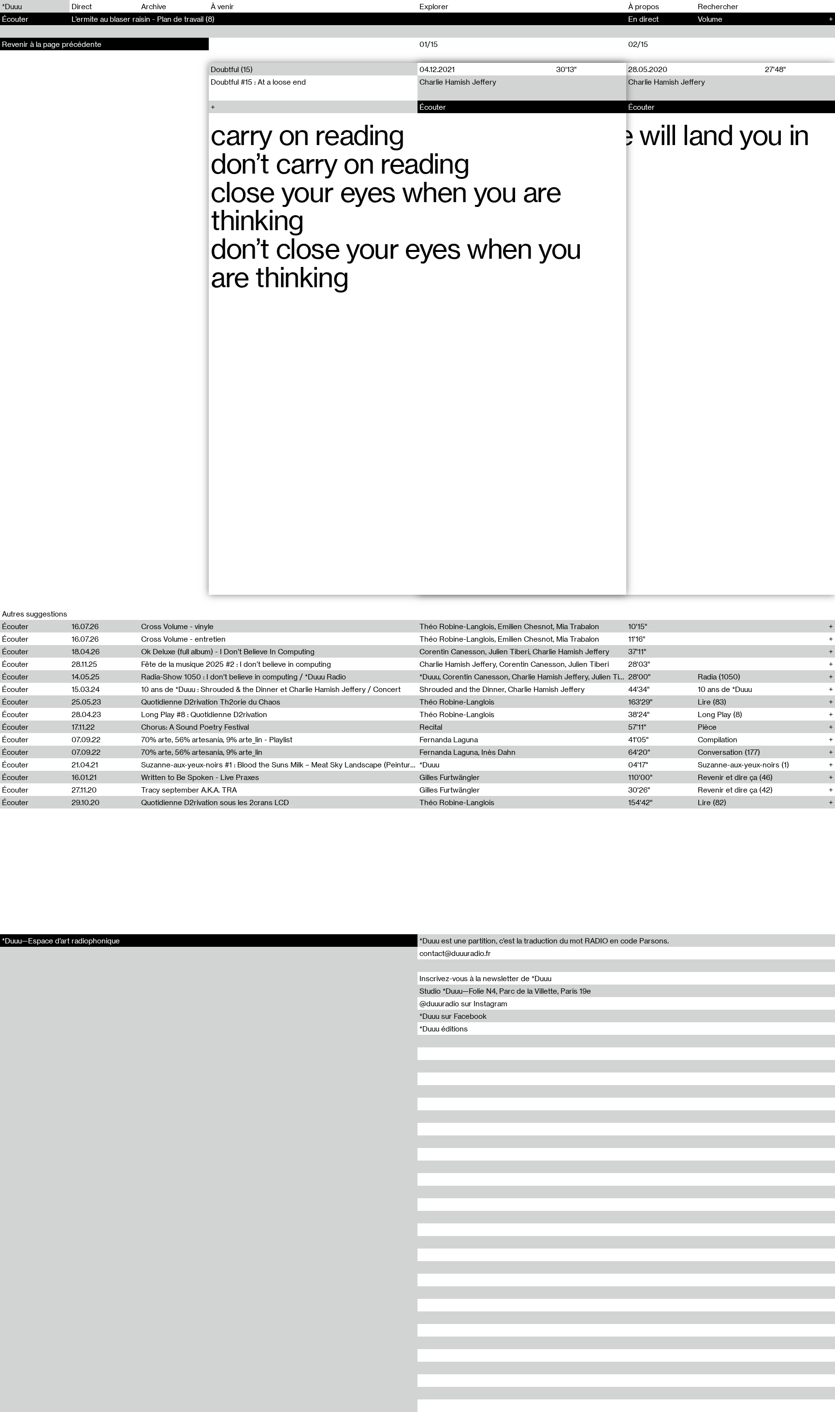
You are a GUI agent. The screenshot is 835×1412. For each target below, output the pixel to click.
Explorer (433, 6)
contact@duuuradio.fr (455, 953)
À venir (222, 6)
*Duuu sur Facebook (453, 1016)
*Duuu (12, 6)
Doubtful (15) (232, 69)
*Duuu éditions (443, 1028)
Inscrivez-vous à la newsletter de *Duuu (485, 978)
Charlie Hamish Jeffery (457, 81)
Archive (153, 6)
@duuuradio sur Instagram (463, 1003)
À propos (643, 6)
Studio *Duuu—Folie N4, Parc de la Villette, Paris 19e (505, 990)
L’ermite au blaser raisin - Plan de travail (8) (143, 19)
